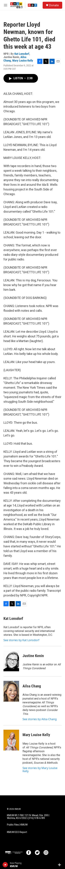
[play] (5, 864)
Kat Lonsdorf (21, 53)
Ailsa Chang (32, 686)
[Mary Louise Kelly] (11, 740)
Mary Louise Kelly (22, 60)
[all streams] (60, 864)
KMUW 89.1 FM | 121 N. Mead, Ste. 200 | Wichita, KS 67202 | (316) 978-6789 (28, 816)
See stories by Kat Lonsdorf (21, 640)
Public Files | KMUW (17, 824)
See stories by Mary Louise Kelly (40, 769)
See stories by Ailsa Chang (40, 719)
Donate (54, 5)
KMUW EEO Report (17, 832)
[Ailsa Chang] (11, 691)
